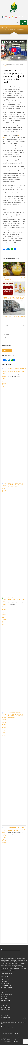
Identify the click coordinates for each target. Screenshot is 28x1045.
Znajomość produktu (8, 337)
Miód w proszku (4, 992)
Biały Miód (3, 1011)
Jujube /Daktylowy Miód (6, 994)
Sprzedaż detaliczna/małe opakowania (6, 1004)
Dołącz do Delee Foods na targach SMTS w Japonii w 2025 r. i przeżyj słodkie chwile (13, 297)
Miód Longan (4, 998)
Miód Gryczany (4, 981)
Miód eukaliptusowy (5, 991)
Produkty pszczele (5, 978)
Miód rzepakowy (5, 1002)
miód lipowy (4, 996)
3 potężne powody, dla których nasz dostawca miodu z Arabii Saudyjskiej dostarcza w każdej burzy (16, 829)
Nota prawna (7, 1041)
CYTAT (23, 22)
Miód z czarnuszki (5, 983)
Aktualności (5, 65)
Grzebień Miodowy (5, 989)
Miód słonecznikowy (5, 1009)
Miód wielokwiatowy (5, 1000)
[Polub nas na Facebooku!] (13, 1034)
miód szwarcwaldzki (5, 979)
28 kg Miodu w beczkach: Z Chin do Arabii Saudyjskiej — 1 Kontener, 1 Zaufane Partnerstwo (16, 484)
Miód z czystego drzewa (6, 987)
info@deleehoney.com (10, 347)
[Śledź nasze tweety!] (15, 1034)
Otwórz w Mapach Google (8, 1027)
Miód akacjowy (4, 976)
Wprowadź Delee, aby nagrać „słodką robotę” (14, 316)
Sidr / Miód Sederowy (6, 1007)
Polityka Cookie (14, 1041)
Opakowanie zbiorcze (6, 985)
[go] (24, 325)
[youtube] (18, 1034)
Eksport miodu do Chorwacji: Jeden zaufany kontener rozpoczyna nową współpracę (16, 599)
